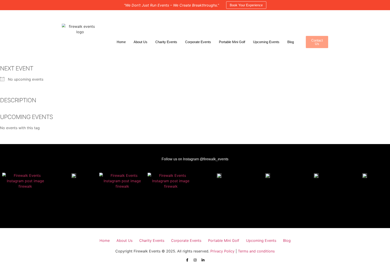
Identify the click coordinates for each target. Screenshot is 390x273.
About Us (140, 42)
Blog (290, 42)
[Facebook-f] (187, 260)
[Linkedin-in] (203, 260)
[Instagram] (195, 260)
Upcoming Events (266, 42)
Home (121, 42)
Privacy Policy (222, 251)
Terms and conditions (256, 251)
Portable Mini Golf (232, 42)
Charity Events (166, 42)
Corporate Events (198, 42)
